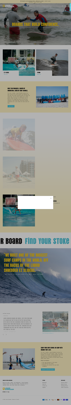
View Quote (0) (70, 7)
